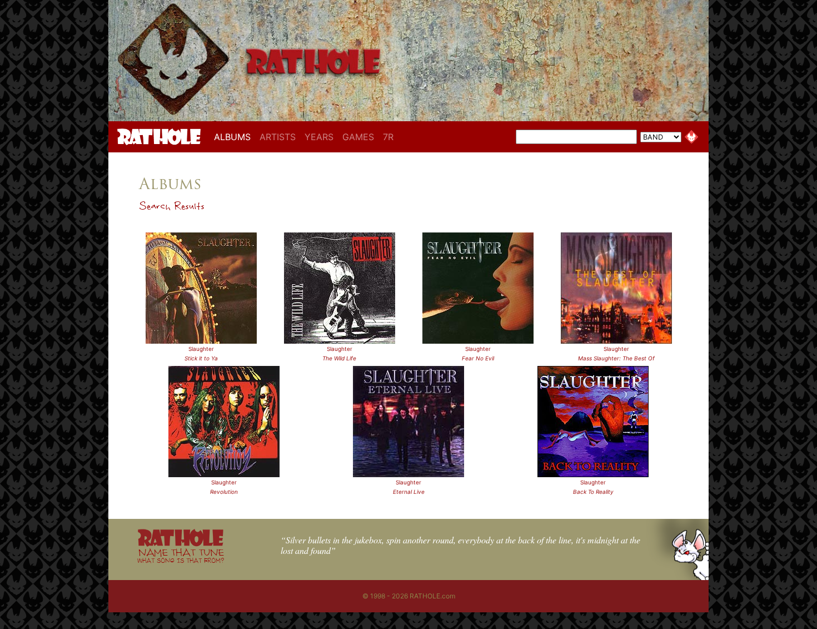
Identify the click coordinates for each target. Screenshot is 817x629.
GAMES (358, 136)
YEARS (319, 136)
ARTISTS (278, 136)
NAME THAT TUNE (180, 555)
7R (388, 136)
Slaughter (201, 348)
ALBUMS (234, 136)
